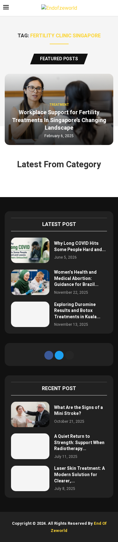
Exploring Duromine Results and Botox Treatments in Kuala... (77, 310)
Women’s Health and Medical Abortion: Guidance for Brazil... (76, 278)
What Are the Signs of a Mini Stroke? (78, 410)
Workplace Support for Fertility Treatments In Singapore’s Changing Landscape (59, 120)
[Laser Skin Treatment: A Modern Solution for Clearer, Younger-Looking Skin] (30, 478)
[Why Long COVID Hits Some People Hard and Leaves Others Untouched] (30, 250)
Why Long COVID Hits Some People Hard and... (80, 246)
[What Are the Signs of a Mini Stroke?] (30, 414)
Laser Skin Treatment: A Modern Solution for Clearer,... (79, 474)
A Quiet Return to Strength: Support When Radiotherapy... (79, 442)
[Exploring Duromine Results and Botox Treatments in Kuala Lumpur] (30, 314)
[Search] (112, 8)
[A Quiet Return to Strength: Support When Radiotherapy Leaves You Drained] (30, 446)
